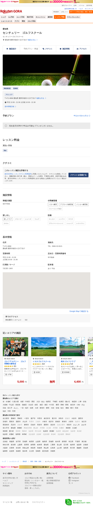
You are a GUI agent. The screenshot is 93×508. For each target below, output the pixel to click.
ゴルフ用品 (31, 21)
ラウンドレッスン (73, 17)
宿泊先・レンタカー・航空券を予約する (34, 482)
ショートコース (6, 21)
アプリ (17, 21)
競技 (23, 21)
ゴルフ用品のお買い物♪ (34, 478)
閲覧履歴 (56, 12)
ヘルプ (81, 9)
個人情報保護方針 (53, 480)
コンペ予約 (20, 17)
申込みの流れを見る (81, 116)
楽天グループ (66, 5)
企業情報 (49, 478)
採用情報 (49, 483)
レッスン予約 (60, 17)
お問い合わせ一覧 (22, 502)
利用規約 (6, 486)
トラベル (81, 5)
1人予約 (11, 17)
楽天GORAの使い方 (71, 9)
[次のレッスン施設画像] (90, 361)
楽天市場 (89, 5)
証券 (75, 5)
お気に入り (64, 12)
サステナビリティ (38, 502)
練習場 (50, 17)
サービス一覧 (7, 502)
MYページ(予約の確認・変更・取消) (81, 12)
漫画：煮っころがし (32, 488)
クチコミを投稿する (78, 175)
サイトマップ (89, 9)
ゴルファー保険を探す (33, 485)
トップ (3, 17)
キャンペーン (40, 17)
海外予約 (30, 17)
